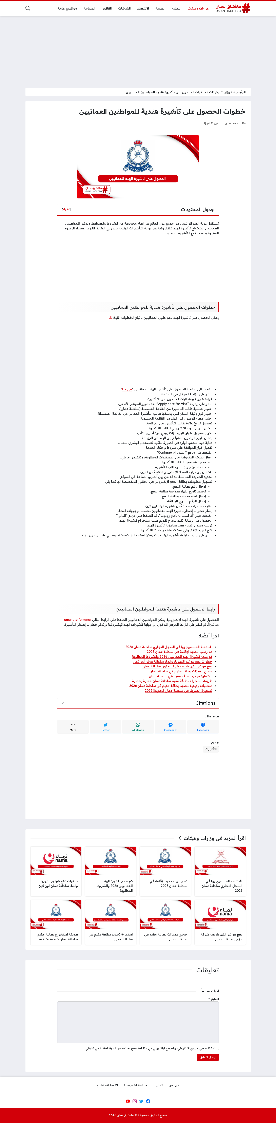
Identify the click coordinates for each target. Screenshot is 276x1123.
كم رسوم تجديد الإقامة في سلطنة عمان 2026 (179, 652)
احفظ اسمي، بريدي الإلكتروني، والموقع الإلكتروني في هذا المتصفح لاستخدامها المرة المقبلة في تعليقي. (150, 1048)
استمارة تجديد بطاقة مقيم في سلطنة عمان (180, 676)
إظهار (66, 209)
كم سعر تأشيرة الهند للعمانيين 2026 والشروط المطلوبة (172, 656)
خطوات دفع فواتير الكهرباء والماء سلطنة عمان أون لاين (172, 661)
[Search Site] (28, 8)
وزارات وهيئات (219, 92)
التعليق (214, 999)
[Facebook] (148, 1101)
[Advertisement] (138, 49)
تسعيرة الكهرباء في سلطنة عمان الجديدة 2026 (178, 690)
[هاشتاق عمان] (233, 8)
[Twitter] (141, 1101)
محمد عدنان (232, 123)
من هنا (127, 389)
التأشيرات (211, 749)
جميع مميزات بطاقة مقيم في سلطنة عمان (181, 671)
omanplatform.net (77, 620)
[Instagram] (134, 1101)
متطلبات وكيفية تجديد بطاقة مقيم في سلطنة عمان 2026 (170, 686)
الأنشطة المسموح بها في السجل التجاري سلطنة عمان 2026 (168, 647)
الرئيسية (239, 92)
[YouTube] (128, 1101)
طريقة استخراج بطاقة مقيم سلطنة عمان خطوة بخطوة (172, 681)
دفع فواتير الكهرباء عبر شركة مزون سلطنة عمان (177, 666)
